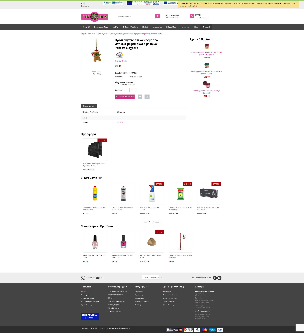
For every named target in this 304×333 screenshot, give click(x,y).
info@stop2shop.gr (203, 311)
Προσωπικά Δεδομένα (115, 311)
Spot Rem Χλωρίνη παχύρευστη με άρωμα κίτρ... (94, 208)
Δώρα (196, 27)
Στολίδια (120, 122)
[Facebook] (215, 278)
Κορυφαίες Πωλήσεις (142, 301)
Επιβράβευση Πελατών (88, 298)
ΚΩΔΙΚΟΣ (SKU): (121, 73)
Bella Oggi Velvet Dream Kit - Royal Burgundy (206, 92)
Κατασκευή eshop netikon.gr (119, 328)
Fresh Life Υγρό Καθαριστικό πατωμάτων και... (122, 208)
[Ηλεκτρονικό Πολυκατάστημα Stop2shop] (94, 16)
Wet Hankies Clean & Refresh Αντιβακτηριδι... (180, 208)
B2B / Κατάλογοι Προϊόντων (90, 301)
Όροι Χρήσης (167, 291)
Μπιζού (145, 27)
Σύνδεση (110, 298)
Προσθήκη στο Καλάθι (125, 96)
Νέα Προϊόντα (139, 298)
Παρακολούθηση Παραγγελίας (117, 291)
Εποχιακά (206, 27)
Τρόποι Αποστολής (169, 301)
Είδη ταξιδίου (171, 27)
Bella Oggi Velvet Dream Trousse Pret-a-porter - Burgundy (206, 53)
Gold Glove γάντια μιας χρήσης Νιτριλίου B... (208, 208)
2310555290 (90, 278)
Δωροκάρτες (139, 291)
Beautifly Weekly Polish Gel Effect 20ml (122, 256)
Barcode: (118, 77)
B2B (82, 3)
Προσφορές (138, 295)
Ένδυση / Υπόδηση (130, 27)
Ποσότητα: (119, 90)
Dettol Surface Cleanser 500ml (149, 208)
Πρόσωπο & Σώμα (101, 27)
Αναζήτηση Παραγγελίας (115, 295)
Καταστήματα (85, 295)
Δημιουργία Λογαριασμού (116, 301)
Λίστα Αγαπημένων (114, 304)
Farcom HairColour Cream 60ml (150, 256)
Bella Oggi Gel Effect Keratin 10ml (94, 256)
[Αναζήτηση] (157, 16)
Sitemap (138, 305)
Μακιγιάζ (86, 27)
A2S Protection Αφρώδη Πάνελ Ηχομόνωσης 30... (94, 165)
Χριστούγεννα (102, 33)
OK (195, 6)
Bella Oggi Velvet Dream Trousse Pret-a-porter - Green (206, 72)
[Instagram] (219, 278)
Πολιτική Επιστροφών (170, 298)
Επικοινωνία (85, 6)
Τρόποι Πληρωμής (168, 305)
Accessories (157, 27)
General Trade (121, 61)
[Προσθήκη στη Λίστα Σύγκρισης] (147, 97)
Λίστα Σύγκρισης (113, 308)
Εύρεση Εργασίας (86, 305)
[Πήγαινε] (161, 277)
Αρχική (83, 33)
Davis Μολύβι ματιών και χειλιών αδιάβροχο (180, 256)
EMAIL (102, 278)
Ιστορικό (83, 291)
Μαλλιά (115, 27)
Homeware (185, 27)
